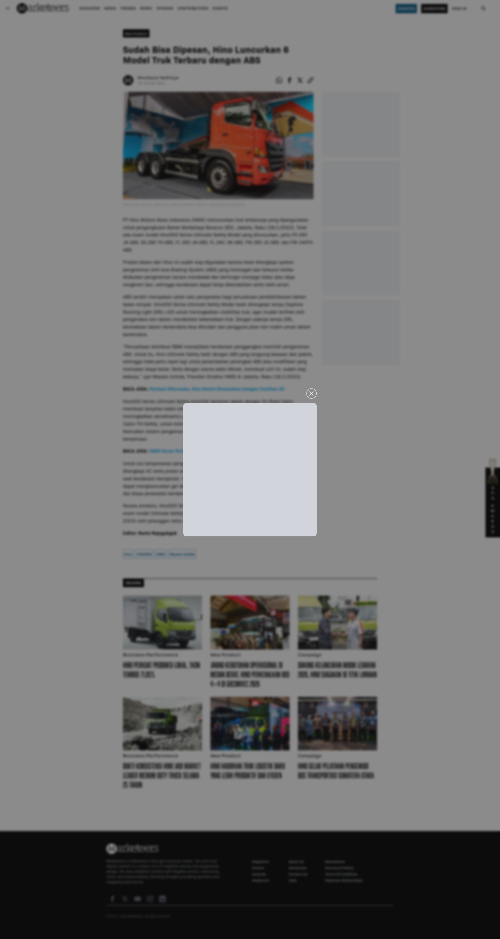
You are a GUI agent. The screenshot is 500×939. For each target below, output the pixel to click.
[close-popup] (311, 393)
